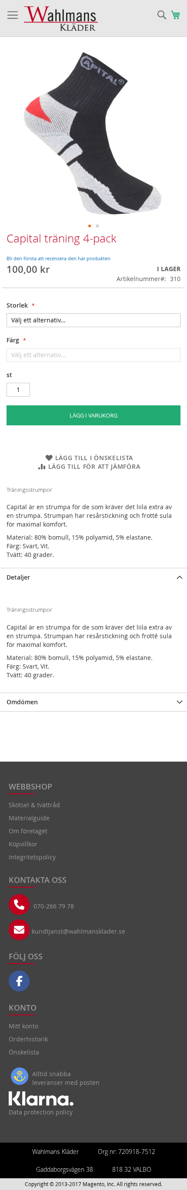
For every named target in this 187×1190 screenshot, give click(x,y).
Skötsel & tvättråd (34, 805)
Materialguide (29, 818)
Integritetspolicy (32, 857)
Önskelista (24, 1052)
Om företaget (28, 831)
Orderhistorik (28, 1039)
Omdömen (22, 702)
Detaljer (18, 577)
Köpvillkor (23, 844)
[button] (90, 225)
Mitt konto (23, 1026)
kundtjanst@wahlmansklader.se (78, 931)
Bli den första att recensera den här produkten (58, 258)
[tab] (93, 577)
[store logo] (61, 18)
